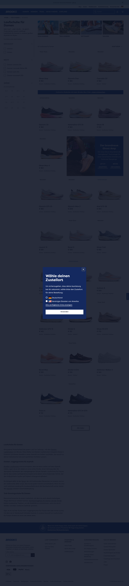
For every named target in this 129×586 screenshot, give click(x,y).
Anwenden (64, 312)
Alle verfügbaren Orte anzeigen (59, 305)
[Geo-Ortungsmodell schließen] (83, 269)
